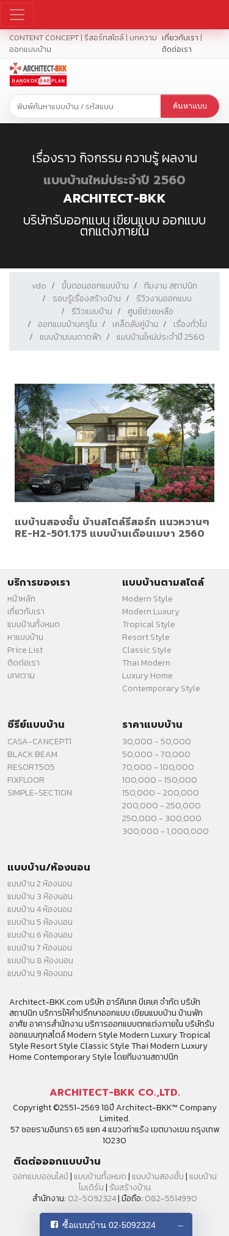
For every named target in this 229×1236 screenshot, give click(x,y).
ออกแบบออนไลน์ (40, 1176)
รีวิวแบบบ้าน (91, 311)
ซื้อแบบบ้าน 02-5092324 (109, 1225)
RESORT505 (31, 767)
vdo (39, 285)
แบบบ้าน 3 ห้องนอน (40, 896)
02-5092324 (92, 1198)
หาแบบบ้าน (25, 637)
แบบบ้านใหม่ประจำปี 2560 (114, 180)
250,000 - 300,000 (162, 818)
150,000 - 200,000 (160, 792)
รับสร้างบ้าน (130, 1187)
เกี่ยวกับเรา (180, 37)
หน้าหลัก (21, 598)
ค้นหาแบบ (190, 106)
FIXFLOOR (26, 780)
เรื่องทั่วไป (190, 324)
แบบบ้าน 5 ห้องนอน (40, 922)
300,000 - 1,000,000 (165, 831)
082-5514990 (171, 1198)
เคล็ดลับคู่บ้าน (135, 324)
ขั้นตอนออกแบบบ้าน (95, 285)
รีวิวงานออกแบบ (164, 298)
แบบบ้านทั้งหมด (33, 624)
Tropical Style (148, 624)
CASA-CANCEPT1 (39, 741)
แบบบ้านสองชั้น (158, 1176)
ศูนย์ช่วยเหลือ (150, 311)
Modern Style (147, 598)
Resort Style (146, 637)
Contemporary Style (161, 688)
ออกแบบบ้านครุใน (67, 324)
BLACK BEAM (32, 754)
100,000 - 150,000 (159, 780)
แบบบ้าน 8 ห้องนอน (40, 960)
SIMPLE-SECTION (39, 792)
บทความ (21, 675)
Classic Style (147, 650)
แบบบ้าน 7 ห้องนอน (39, 947)
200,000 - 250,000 (161, 805)
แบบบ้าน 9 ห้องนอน (40, 973)
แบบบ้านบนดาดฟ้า (70, 337)
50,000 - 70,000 (156, 754)
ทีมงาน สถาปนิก (170, 285)
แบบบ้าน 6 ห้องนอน (40, 935)
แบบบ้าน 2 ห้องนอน (39, 883)
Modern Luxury (151, 611)
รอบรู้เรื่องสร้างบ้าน (87, 298)
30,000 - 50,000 (156, 741)
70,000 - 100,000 (158, 767)
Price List (25, 650)
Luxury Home (147, 675)
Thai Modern (146, 662)
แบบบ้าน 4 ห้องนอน (39, 909)
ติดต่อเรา (177, 49)
